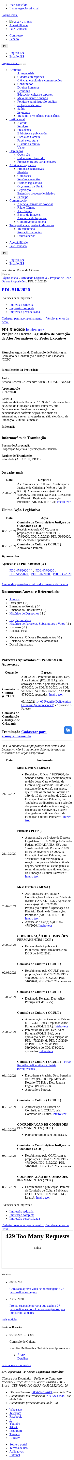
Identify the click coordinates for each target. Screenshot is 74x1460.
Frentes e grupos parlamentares (36, 161)
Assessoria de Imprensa (32, 218)
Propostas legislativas (30, 168)
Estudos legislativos (29, 182)
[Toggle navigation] (20, 64)
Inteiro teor (35, 330)
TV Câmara (24, 211)
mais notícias (10, 1319)
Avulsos (14, 599)
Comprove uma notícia (31, 221)
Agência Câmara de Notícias (35, 204)
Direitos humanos (28, 87)
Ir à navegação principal (24, 8)
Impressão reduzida (21, 304)
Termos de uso (18, 1448)
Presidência (24, 129)
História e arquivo (28, 144)
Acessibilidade (18, 25)
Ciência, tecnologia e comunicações (39, 80)
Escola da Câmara (28, 137)
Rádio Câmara (26, 207)
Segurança (23, 112)
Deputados (16, 151)
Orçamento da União (30, 186)
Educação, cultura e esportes (35, 94)
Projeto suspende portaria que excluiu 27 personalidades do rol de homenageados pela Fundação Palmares (37, 1309)
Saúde (21, 108)
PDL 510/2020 (16, 289)
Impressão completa (21, 308)
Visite (20, 147)
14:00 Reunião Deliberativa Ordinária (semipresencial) (46, 703)
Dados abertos (26, 235)
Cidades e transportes (30, 77)
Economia (23, 91)
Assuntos (15, 69)
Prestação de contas (29, 232)
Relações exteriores (29, 105)
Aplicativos (16, 1451)
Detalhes (22, 1358)
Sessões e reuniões (28, 179)
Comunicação (18, 200)
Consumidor (25, 84)
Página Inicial (10, 277)
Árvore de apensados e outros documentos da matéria (35, 584)
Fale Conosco (18, 28)
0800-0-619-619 (42, 1392)
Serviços (22, 126)
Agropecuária (25, 73)
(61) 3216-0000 (55, 1395)
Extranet (14, 1455)
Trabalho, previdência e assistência (38, 115)
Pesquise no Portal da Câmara (20, 270)
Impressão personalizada (24, 311)
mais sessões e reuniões (16, 1365)
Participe (22, 197)
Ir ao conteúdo (18, 4)
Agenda (22, 122)
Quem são (23, 154)
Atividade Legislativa (22, 165)
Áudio (21, 1355)
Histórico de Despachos (24, 613)
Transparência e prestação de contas (31, 225)
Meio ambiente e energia (32, 98)
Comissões (24, 175)
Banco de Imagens (28, 214)
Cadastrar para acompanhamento (23, 318)
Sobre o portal (18, 1444)
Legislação (24, 190)
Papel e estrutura (27, 140)
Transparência (26, 228)
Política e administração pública (37, 101)
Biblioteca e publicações (32, 133)
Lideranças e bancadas (31, 158)
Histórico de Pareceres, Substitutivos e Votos (37, 623)
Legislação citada (20, 620)
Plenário (22, 172)
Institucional (17, 119)
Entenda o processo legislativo (36, 193)
